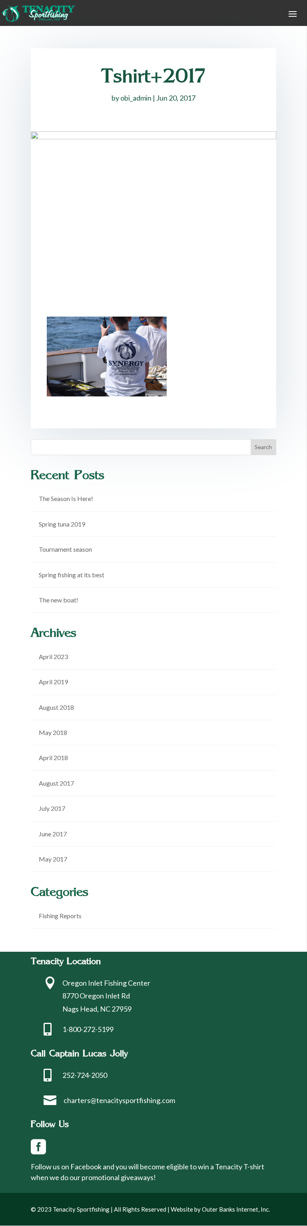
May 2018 (53, 732)
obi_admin (136, 97)
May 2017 (53, 859)
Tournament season (65, 549)
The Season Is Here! (66, 498)
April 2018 (53, 757)
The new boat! (58, 600)
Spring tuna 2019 (62, 524)
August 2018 (56, 707)
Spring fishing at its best (71, 574)
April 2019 (53, 681)
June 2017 (53, 834)
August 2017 (56, 783)
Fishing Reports (60, 915)
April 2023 (53, 656)
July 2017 (52, 808)
